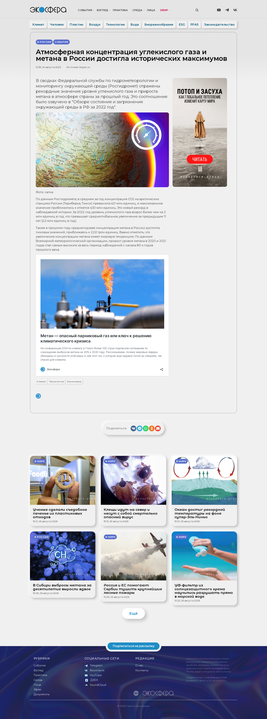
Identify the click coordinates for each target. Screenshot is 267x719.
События (85, 10)
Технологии (115, 24)
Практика (120, 10)
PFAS (195, 24)
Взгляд (102, 10)
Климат (38, 24)
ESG (182, 24)
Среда (137, 10)
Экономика (74, 381)
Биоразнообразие (158, 24)
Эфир (164, 10)
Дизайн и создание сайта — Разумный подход (214, 713)
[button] (133, 428)
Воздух (94, 24)
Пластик (76, 24)
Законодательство (219, 24)
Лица (151, 10)
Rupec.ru (84, 67)
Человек (57, 24)
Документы (41, 694)
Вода (134, 24)
